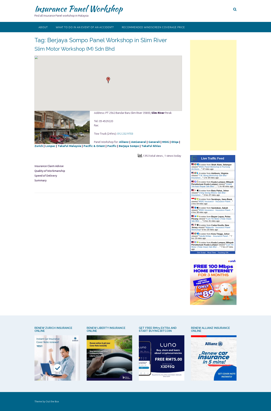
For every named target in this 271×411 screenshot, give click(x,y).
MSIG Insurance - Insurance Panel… (215, 201)
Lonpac (50, 145)
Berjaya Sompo (129, 145)
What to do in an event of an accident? (85, 27)
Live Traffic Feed (212, 158)
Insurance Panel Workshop (78, 9)
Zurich (38, 145)
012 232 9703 (125, 133)
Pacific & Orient (94, 145)
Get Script (201, 253)
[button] (108, 80)
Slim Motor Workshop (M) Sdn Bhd (74, 49)
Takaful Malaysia (69, 145)
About (43, 27)
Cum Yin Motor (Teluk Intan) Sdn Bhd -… (212, 246)
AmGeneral (138, 141)
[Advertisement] (213, 95)
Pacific (112, 145)
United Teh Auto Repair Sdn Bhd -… (211, 185)
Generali (154, 141)
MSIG (165, 141)
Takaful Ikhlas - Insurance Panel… (214, 236)
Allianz (124, 141)
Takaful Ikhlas (151, 145)
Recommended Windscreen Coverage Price (153, 27)
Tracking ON (223, 253)
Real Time (211, 253)
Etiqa (174, 141)
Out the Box (52, 401)
